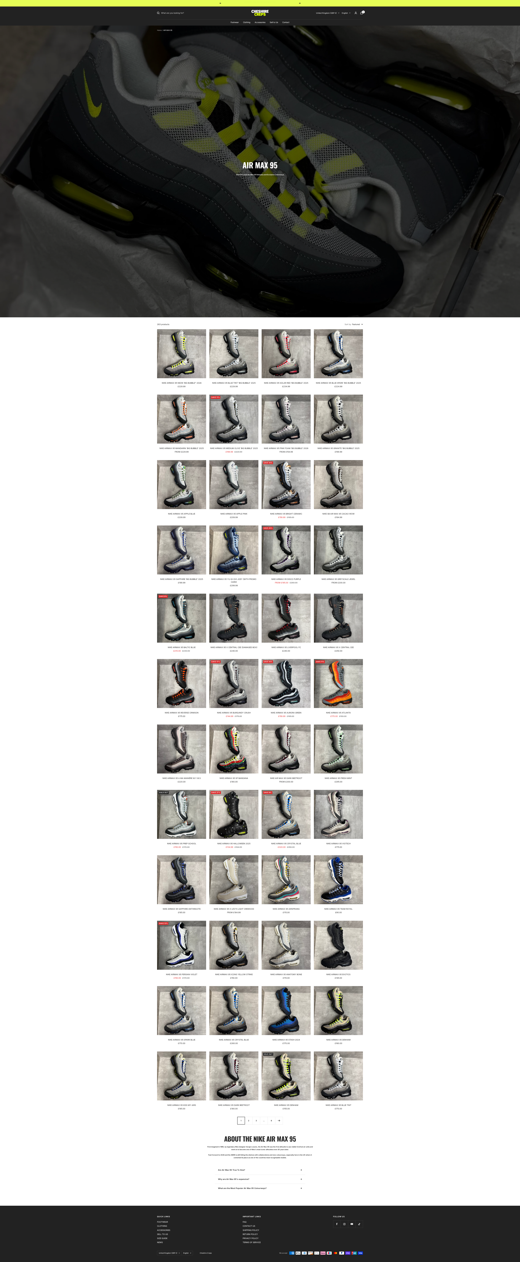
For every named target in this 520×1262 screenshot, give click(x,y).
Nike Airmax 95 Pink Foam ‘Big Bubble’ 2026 (286, 448)
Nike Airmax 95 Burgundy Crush (234, 713)
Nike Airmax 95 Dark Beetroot (234, 1105)
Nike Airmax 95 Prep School (181, 843)
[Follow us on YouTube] (351, 1224)
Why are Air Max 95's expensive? (233, 1179)
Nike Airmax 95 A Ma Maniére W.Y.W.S (181, 778)
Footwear (235, 22)
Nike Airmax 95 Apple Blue (181, 514)
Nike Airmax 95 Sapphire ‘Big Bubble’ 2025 (181, 579)
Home (159, 30)
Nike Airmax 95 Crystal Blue (286, 843)
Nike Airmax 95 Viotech (338, 843)
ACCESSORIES (163, 1230)
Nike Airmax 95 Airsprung (286, 909)
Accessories (260, 22)
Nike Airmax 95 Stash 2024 (286, 1040)
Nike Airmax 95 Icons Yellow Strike (234, 974)
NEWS (160, 1242)
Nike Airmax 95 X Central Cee (338, 647)
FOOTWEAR (162, 1222)
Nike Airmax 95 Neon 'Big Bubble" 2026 (182, 383)
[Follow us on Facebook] (337, 1224)
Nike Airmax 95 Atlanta (338, 713)
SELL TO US (162, 1234)
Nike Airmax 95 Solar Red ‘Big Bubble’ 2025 (286, 383)
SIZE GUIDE (162, 1238)
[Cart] (361, 13)
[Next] (279, 1120)
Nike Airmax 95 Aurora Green (286, 713)
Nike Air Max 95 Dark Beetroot (286, 778)
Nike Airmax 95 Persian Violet (181, 974)
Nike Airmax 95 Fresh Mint (338, 778)
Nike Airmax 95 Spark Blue (181, 1040)
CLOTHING (162, 1226)
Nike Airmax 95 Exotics (338, 974)
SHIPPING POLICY (251, 1230)
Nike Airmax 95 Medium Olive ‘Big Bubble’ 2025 (234, 448)
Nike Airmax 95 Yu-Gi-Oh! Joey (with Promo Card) (233, 580)
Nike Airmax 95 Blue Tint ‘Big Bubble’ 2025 (234, 383)
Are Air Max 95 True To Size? (231, 1170)
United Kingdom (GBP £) (326, 13)
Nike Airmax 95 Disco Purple (286, 579)
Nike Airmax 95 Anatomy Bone (286, 974)
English (345, 13)
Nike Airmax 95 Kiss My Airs (181, 1105)
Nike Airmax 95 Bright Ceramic (286, 514)
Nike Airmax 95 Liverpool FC (286, 647)
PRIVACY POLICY (251, 1238)
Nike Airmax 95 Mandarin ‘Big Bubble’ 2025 (182, 448)
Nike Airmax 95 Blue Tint (338, 1105)
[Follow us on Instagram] (344, 1224)
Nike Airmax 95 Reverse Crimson (182, 713)
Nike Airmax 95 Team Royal (338, 909)
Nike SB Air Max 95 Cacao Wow (338, 514)
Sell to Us (274, 22)
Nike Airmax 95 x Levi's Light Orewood (234, 909)
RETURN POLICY (250, 1234)
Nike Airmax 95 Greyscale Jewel (338, 579)
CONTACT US (249, 1226)
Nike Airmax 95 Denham (338, 1040)
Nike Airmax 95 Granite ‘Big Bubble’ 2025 (338, 448)
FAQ (244, 1222)
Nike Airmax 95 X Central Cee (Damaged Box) (234, 647)
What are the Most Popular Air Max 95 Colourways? (242, 1188)
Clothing (246, 22)
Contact (285, 22)
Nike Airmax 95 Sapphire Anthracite (182, 909)
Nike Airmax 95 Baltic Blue (182, 647)
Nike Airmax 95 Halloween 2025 (233, 843)
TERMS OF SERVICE (252, 1242)
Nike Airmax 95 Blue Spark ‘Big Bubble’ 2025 (338, 383)
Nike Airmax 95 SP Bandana (234, 778)
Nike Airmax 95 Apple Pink (233, 514)
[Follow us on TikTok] (359, 1224)
